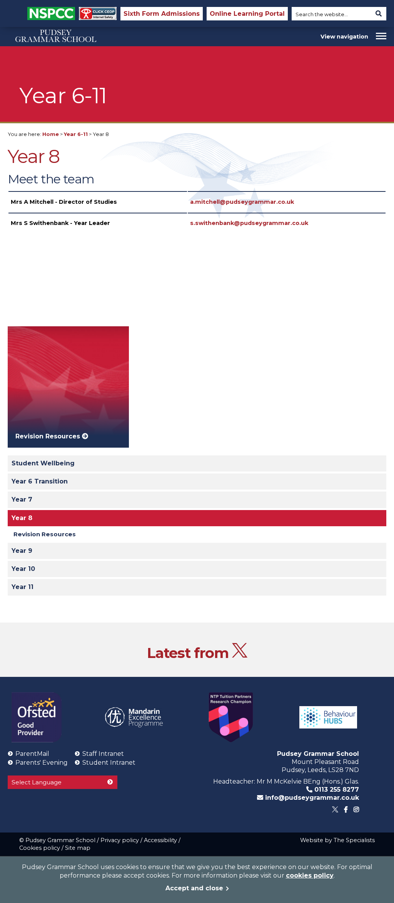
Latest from (189, 652)
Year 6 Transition (40, 481)
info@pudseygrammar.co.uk (311, 797)
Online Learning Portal (247, 13)
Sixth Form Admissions (162, 13)
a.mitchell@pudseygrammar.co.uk (242, 201)
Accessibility (160, 840)
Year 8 (22, 518)
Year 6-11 (76, 134)
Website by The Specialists (337, 840)
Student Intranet (108, 762)
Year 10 (23, 568)
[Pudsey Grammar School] (55, 55)
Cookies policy (39, 847)
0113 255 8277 (335, 789)
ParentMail (32, 753)
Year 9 (22, 550)
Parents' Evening (41, 762)
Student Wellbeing (43, 463)
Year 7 (22, 499)
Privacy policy (119, 840)
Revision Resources (44, 534)
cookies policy (310, 875)
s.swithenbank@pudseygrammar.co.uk (249, 223)
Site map (77, 847)
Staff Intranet (103, 753)
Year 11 (22, 587)
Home (50, 134)
